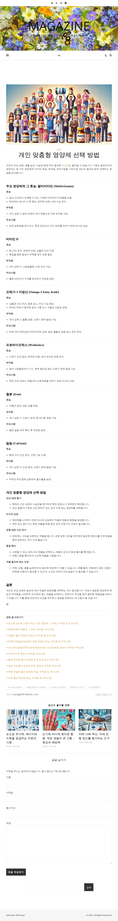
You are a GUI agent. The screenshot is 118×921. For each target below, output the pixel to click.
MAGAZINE (59, 26)
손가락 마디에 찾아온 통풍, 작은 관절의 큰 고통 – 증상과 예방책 (58, 738)
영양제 (65, 165)
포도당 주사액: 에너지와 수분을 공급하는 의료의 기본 (21, 738)
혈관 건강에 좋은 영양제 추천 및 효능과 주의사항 (33, 659)
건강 (59, 149)
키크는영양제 (94, 687)
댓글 (8, 822)
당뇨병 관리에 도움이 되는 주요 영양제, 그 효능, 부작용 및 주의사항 (43, 623)
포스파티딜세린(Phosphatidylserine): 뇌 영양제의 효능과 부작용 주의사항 (46, 647)
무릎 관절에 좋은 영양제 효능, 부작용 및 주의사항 (33, 671)
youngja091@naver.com (26, 694)
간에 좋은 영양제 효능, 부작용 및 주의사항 (30, 677)
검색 (89, 887)
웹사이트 (10, 807)
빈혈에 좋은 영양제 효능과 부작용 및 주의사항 (32, 635)
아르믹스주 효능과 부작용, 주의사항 (26, 653)
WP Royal (20, 915)
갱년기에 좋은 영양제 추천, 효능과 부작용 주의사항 (34, 665)
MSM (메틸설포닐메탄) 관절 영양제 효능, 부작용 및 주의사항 (39, 641)
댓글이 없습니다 (103, 694)
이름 (8, 777)
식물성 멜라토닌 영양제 (36, 687)
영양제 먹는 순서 (77, 687)
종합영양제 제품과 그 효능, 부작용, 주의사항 (31, 629)
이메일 (9, 792)
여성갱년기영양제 (57, 687)
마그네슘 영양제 (15, 687)
